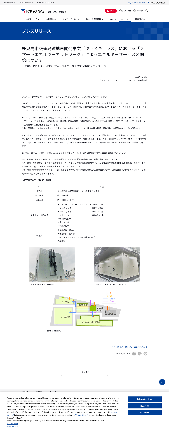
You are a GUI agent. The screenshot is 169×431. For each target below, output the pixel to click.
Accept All (144, 412)
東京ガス (25, 392)
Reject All (144, 406)
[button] (146, 10)
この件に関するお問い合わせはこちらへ (127, 347)
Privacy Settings (144, 399)
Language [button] (139, 10)
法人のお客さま (25, 2)
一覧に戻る (85, 372)
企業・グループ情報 (56, 12)
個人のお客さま (9, 2)
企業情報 (39, 392)
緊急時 (112, 11)
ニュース (53, 392)
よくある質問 (126, 11)
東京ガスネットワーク (45, 2)
